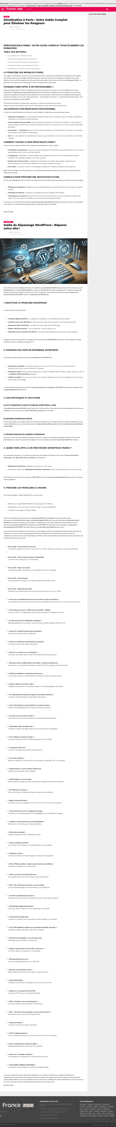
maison (86, 1109)
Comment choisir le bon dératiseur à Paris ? (23, 65)
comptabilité (92, 1115)
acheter (96, 1106)
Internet (110, 1106)
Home (106, 1125)
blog (103, 1113)
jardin (99, 1113)
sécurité (89, 1106)
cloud (91, 1111)
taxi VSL (99, 1109)
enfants (82, 1106)
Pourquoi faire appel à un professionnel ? (22, 59)
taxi (81, 1109)
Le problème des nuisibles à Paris (20, 56)
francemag (15, 27)
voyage (111, 1111)
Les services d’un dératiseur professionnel (23, 62)
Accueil (29, 9)
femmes (97, 1111)
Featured (83, 1104)
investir (82, 1113)
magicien (89, 1113)
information (84, 1111)
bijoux (106, 1115)
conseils (90, 1104)
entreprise (103, 1106)
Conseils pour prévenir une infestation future (24, 68)
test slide (113, 1125)
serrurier (106, 1109)
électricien (97, 1104)
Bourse (112, 1115)
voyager (100, 1115)
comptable (83, 1115)
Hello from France (97, 1125)
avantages (106, 1104)
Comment (93, 1109)
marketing (104, 1111)
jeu (94, 1113)
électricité (110, 1113)
